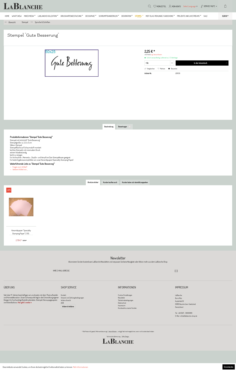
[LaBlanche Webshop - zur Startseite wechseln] (23, 6)
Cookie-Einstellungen (125, 295)
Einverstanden (228, 367)
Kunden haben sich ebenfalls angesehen (135, 182)
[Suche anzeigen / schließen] (149, 6)
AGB (62, 303)
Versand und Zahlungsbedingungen (72, 298)
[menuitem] (208, 6)
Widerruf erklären (68, 306)
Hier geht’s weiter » (25, 302)
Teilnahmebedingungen (125, 300)
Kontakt (63, 295)
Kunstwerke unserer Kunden (127, 308)
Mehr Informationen (80, 367)
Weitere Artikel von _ (20, 169)
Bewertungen (124, 127)
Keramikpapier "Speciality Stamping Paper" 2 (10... (21, 232)
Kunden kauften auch (110, 182)
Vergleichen (151, 69)
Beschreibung (108, 127)
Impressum (121, 305)
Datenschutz (122, 303)
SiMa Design (125, 336)
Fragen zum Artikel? (19, 167)
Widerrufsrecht (66, 300)
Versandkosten (113, 331)
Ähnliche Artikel (93, 182)
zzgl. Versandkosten (156, 54)
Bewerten (174, 69)
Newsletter (121, 298)
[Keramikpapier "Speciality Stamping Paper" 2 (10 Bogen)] (21, 207)
